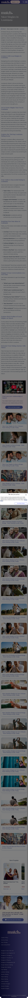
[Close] (26, 494)
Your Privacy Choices (21, 503)
